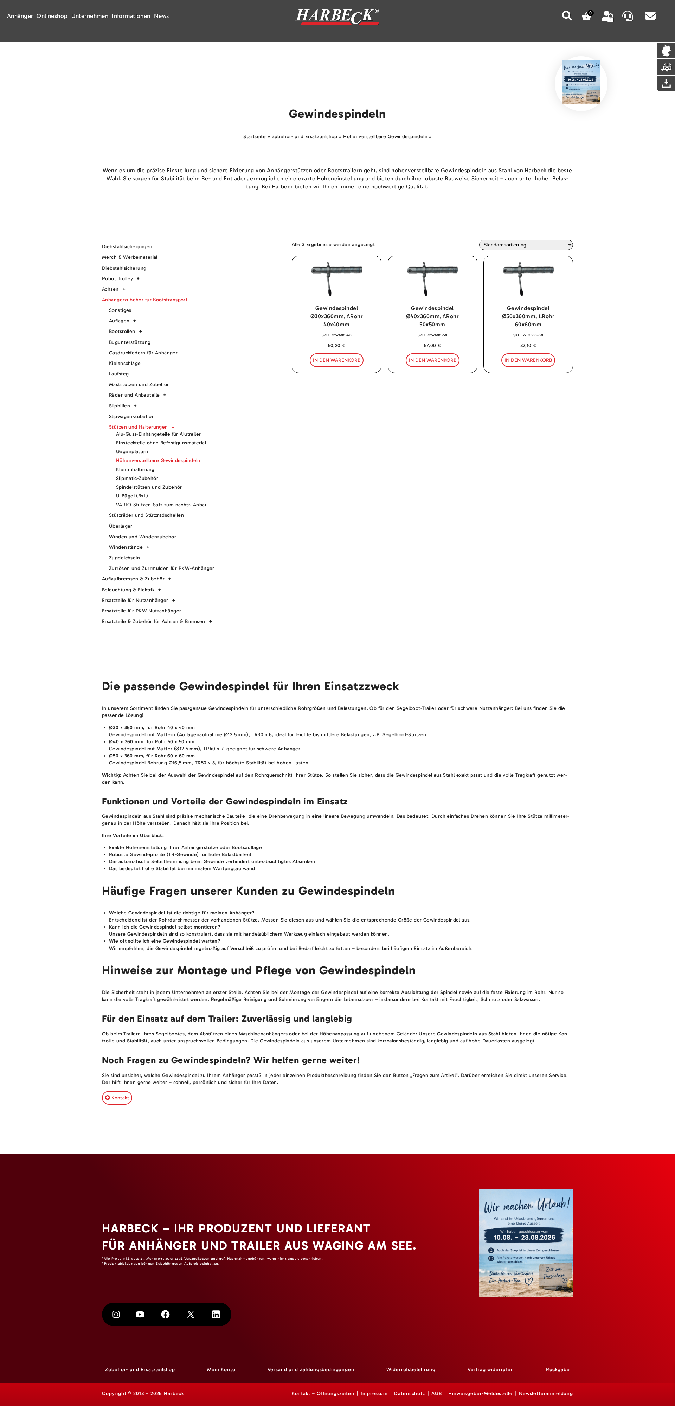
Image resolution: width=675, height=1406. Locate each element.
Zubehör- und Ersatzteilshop (305, 137)
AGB (436, 1394)
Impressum (374, 1394)
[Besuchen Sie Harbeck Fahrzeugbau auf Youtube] (140, 1315)
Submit (567, 16)
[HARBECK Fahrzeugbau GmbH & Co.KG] (337, 18)
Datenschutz (409, 1394)
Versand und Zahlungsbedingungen (311, 1370)
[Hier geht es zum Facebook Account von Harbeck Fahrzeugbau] (165, 1315)
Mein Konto (221, 1370)
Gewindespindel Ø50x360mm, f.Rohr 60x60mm (528, 316)
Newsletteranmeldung (546, 1394)
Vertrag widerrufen (491, 1370)
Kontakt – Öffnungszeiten (323, 1394)
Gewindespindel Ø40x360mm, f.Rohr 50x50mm (432, 316)
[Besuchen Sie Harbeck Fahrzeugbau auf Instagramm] (116, 1314)
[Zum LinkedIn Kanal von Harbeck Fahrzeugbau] (216, 1315)
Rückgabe (558, 1370)
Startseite (254, 137)
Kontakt (120, 1098)
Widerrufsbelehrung (411, 1370)
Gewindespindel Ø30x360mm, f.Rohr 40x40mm (336, 316)
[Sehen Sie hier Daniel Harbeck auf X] (191, 1315)
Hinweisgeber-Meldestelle (480, 1394)
